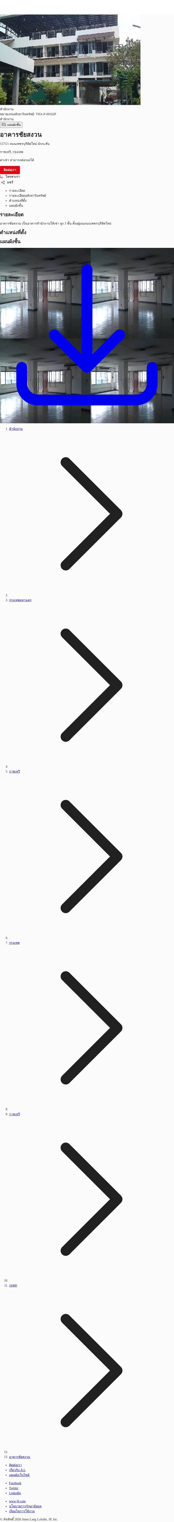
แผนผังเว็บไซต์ (19, 1475)
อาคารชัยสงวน (19, 1457)
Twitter (13, 1488)
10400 (13, 1285)
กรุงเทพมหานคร (20, 600)
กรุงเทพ (14, 943)
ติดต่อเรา (15, 1465)
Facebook (15, 1483)
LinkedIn (15, 1493)
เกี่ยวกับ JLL (17, 1470)
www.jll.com (17, 1501)
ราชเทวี (14, 771)
